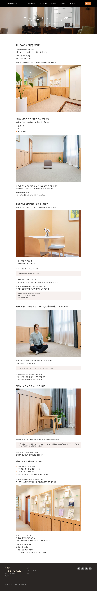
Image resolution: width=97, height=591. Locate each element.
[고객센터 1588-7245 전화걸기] (13, 571)
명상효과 (53, 3)
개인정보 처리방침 (31, 570)
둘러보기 (72, 3)
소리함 (29, 568)
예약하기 (88, 3)
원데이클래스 (43, 3)
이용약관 (29, 573)
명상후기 (63, 3)
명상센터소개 (31, 3)
